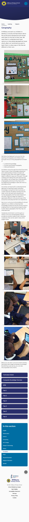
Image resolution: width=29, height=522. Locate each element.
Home (3, 24)
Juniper (19, 487)
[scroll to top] (26, 472)
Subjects (17, 24)
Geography (4, 25)
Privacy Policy (14, 495)
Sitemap (15, 493)
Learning (10, 24)
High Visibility (14, 489)
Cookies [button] (14, 497)
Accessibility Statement (14, 491)
